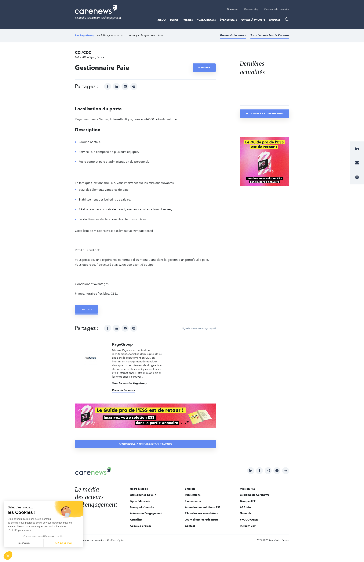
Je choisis (24, 542)
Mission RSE (248, 488)
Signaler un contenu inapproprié (199, 328)
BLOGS (174, 19)
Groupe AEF (248, 501)
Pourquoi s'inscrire (142, 507)
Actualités (136, 519)
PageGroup (87, 35)
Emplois (275, 19)
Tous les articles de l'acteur (269, 35)
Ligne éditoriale (140, 501)
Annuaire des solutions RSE (202, 507)
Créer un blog (251, 9)
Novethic (245, 513)
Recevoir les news (233, 35)
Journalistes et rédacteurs (201, 519)
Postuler (204, 67)
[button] (8, 555)
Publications (206, 19)
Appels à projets (253, 19)
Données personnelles (93, 540)
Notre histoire (139, 488)
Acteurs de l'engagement (146, 513)
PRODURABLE (249, 519)
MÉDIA (162, 19)
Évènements (228, 19)
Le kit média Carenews (254, 494)
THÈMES (187, 19)
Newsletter (232, 9)
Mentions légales (115, 540)
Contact (190, 525)
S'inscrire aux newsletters (201, 513)
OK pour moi (63, 542)
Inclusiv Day (248, 525)
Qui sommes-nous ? (143, 494)
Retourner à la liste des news (265, 113)
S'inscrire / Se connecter (276, 9)
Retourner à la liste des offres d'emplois (145, 444)
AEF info (245, 507)
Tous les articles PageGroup (129, 383)
